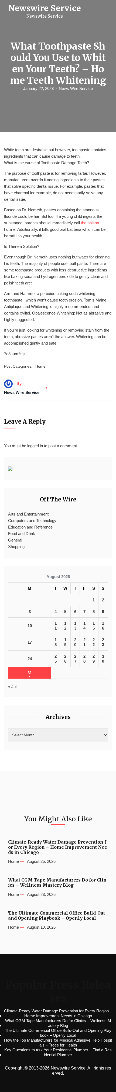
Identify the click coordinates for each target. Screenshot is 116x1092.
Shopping (16, 546)
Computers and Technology (32, 520)
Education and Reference (30, 527)
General (15, 540)
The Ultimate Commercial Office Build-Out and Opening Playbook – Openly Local (56, 915)
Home (40, 366)
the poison (90, 223)
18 (55, 642)
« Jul (12, 686)
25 (55, 658)
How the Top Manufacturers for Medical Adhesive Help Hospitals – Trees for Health (58, 1042)
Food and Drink (21, 533)
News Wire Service (76, 88)
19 (65, 642)
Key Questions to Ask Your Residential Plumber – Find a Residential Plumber (58, 1052)
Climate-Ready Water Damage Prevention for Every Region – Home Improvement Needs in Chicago (57, 847)
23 (103, 642)
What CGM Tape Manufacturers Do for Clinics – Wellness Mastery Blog (57, 882)
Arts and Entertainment (28, 514)
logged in (35, 445)
